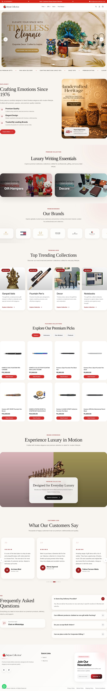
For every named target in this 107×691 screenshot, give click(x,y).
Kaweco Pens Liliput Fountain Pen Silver (94, 368)
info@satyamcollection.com (98, 1)
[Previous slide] (29, 1)
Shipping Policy (89, 688)
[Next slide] (73, 1)
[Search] (96, 6)
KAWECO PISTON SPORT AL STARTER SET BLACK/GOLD (37, 410)
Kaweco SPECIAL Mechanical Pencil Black (94, 410)
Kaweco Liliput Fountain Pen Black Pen (66, 368)
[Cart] (102, 6)
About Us (45, 661)
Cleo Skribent (59, 335)
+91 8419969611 (8, 1)
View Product (9, 376)
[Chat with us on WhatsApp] (4, 686)
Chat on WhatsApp (16, 624)
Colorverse (47, 335)
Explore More (6, 131)
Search (45, 657)
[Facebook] (9, 670)
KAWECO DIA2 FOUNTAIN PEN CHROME (11, 368)
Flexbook (70, 335)
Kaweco (36, 335)
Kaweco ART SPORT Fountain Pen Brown (12, 410)
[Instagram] (4, 670)
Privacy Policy (71, 688)
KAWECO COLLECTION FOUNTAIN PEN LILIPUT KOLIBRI (39, 368)
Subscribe (95, 676)
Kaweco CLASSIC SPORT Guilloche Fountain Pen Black (66, 410)
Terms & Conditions (100, 688)
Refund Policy (80, 688)
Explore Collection (52, 497)
